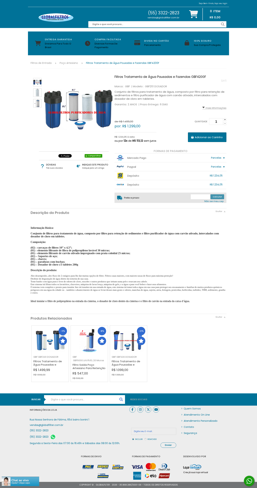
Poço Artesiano (69, 63)
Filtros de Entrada (41, 63)
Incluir (139, 439)
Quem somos (191, 408)
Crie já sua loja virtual (195, 472)
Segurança (189, 433)
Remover (152, 439)
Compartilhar (94, 155)
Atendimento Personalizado (199, 421)
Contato (187, 427)
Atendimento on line (195, 414)
